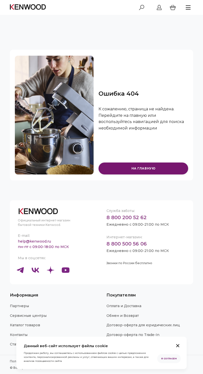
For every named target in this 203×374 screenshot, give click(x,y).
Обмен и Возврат (122, 315)
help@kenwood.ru (34, 241)
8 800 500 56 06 (126, 244)
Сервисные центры (28, 315)
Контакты (18, 334)
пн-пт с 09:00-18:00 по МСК (43, 247)
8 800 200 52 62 (126, 217)
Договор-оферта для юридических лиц (143, 325)
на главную (143, 168)
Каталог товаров (25, 325)
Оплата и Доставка (123, 306)
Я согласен (169, 358)
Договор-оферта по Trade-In (132, 334)
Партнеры (19, 306)
